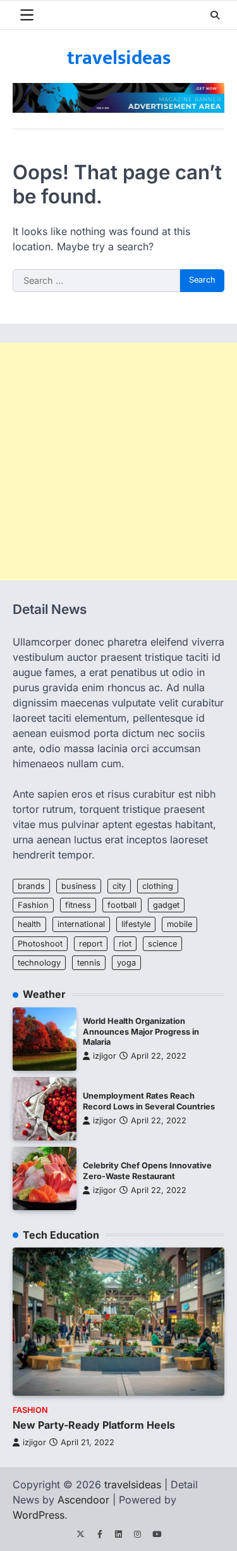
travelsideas (119, 58)
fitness (78, 905)
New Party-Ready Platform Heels (94, 1425)
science (162, 943)
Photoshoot (40, 943)
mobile (179, 924)
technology (39, 962)
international (81, 924)
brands (31, 886)
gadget (166, 905)
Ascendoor (83, 1499)
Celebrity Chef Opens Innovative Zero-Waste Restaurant (147, 1171)
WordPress (38, 1515)
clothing (157, 886)
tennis (88, 962)
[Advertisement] (118, 461)
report (90, 943)
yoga (126, 962)
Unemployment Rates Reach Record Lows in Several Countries (149, 1101)
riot (125, 943)
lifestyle (135, 924)
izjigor (104, 1056)
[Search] (214, 15)
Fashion (33, 905)
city (119, 886)
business (78, 886)
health (29, 924)
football (122, 905)
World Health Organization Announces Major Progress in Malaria (141, 1031)
